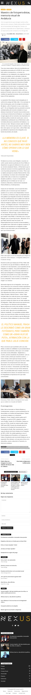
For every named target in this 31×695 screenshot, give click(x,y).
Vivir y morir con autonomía (8, 560)
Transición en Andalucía (13, 448)
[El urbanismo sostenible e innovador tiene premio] (5, 477)
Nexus (4, 691)
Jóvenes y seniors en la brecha (9, 565)
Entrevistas (3, 678)
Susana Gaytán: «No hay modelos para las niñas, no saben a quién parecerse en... (14, 592)
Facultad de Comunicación (13, 446)
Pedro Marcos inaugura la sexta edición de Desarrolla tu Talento (7, 463)
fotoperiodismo (24, 446)
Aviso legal (8, 693)
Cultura (3, 9)
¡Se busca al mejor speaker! (8, 548)
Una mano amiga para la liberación (23, 462)
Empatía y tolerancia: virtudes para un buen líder (14, 541)
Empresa (3, 676)
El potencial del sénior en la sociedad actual (12, 571)
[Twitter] (15, 625)
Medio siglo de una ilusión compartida (11, 609)
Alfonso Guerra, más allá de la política (24, 484)
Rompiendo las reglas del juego (9, 552)
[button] (28, 3)
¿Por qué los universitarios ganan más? (11, 576)
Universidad (3, 673)
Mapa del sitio (25, 691)
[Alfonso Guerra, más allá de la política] (25, 477)
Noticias (3, 668)
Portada (9, 9)
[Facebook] (12, 625)
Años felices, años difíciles (8, 582)
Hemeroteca (17, 691)
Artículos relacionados (10, 471)
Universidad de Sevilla (24, 448)
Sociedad (3, 681)
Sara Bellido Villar (11, 33)
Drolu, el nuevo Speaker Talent (9, 545)
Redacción (10, 691)
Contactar (14, 693)
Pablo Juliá (3, 448)
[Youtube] (18, 625)
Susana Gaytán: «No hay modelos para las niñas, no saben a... (20, 645)
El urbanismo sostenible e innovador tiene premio (14, 537)
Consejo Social (4, 671)
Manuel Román (19, 33)
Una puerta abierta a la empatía (9, 606)
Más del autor (22, 471)
